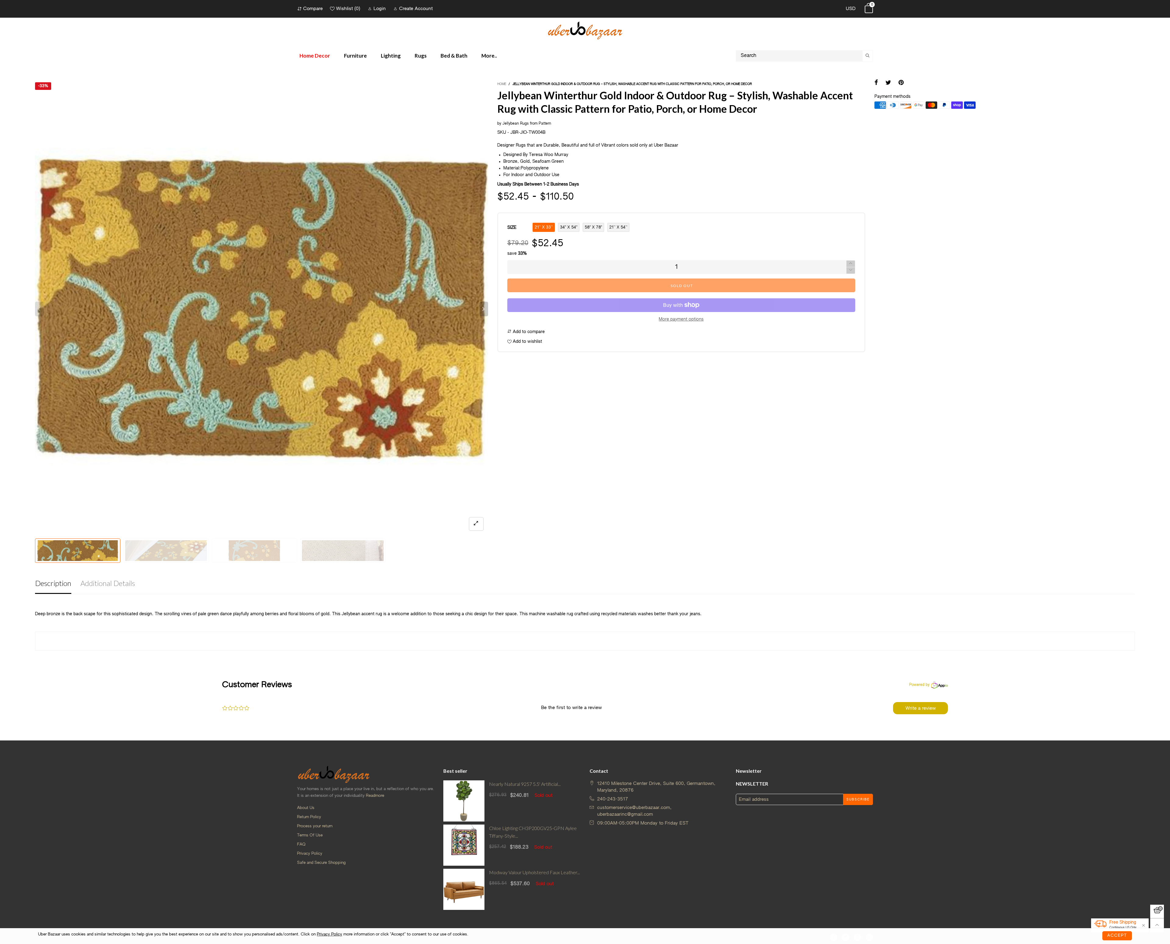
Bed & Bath (454, 55)
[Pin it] (901, 83)
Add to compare (528, 332)
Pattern (545, 124)
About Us (305, 808)
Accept (1117, 936)
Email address (754, 799)
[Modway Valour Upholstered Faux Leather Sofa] (463, 889)
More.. (489, 55)
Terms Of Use (310, 835)
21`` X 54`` (618, 227)
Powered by (919, 685)
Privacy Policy (309, 854)
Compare (313, 8)
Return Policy (309, 817)
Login (380, 8)
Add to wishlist (527, 341)
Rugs (421, 55)
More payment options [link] (681, 319)
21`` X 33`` (544, 227)
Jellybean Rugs (515, 124)
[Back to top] (1157, 925)
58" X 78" (593, 227)
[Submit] (868, 56)
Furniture (355, 55)
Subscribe (858, 799)
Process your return (314, 826)
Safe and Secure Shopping (321, 863)
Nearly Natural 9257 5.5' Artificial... (525, 784)
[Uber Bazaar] (585, 30)
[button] (39, 309)
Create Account (416, 8)
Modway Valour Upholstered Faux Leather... (534, 872)
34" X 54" (568, 227)
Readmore (375, 796)
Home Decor (315, 55)
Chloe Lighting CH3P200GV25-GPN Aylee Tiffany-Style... (533, 832)
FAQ (301, 844)
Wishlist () (348, 8)
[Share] (876, 83)
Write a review (921, 708)
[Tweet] (888, 83)
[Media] (476, 524)
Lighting (391, 55)
